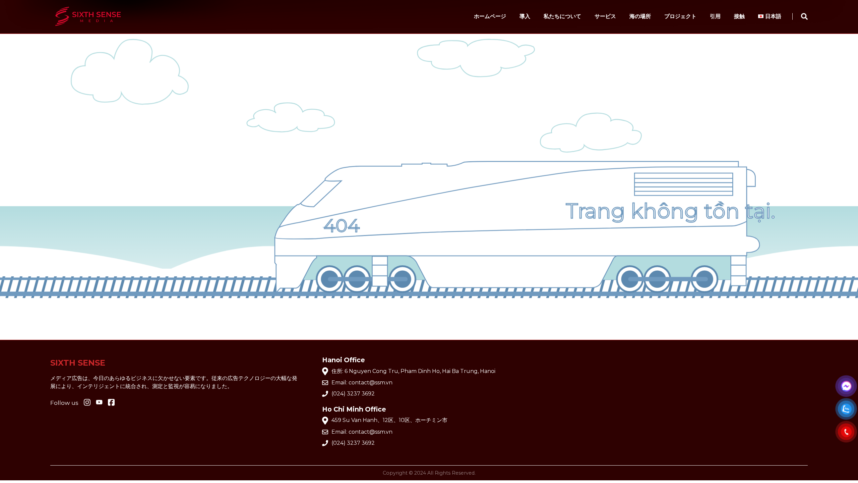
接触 (739, 16)
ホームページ (490, 16)
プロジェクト (680, 16)
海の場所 (640, 16)
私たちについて (562, 16)
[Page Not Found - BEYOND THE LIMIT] (88, 29)
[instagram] (87, 402)
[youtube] (99, 402)
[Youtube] (111, 402)
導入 (524, 16)
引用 (715, 16)
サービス (605, 16)
